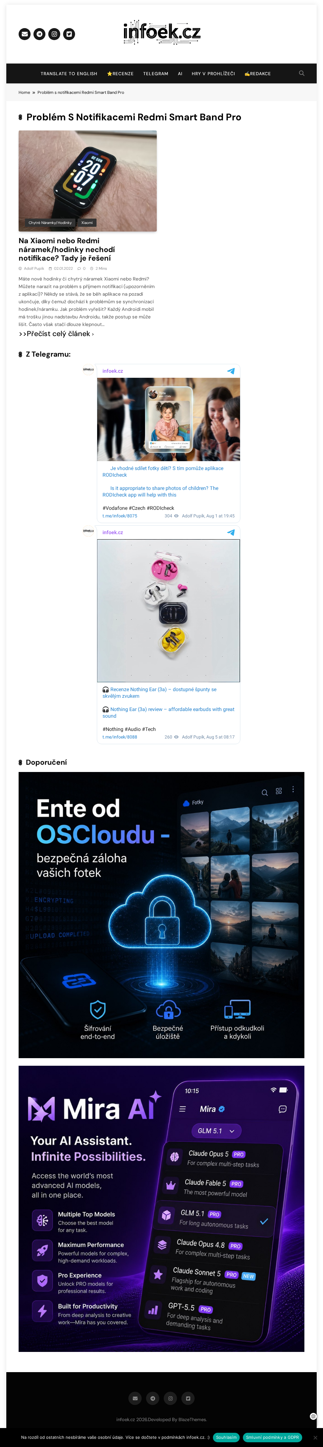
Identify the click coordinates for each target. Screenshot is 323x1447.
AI (180, 73)
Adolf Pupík (34, 268)
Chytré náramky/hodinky (50, 222)
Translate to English (69, 73)
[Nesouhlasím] (315, 1437)
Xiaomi (87, 222)
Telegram (155, 73)
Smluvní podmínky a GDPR (272, 1437)
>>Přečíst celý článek (54, 333)
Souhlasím (226, 1437)
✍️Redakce (257, 73)
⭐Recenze (120, 73)
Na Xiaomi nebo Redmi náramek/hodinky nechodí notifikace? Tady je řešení (67, 249)
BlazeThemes (192, 1419)
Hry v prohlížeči (213, 73)
